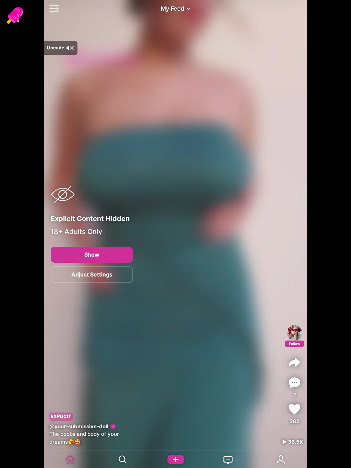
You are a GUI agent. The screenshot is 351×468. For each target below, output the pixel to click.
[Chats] (228, 459)
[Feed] (70, 459)
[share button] (294, 362)
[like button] (294, 409)
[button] (52, 8)
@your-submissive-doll (78, 426)
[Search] (123, 459)
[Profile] (294, 333)
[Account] (281, 459)
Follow (294, 344)
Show (91, 254)
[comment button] (294, 382)
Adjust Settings (91, 274)
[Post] (175, 459)
